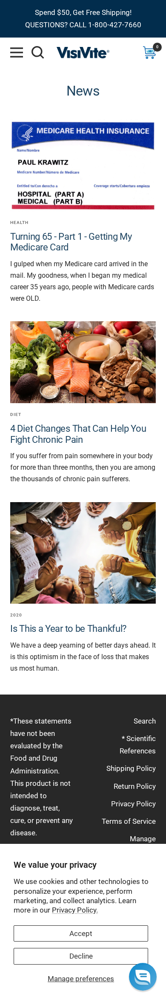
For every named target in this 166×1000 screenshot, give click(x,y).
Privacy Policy (133, 803)
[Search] (37, 52)
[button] (143, 977)
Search (145, 721)
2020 (16, 615)
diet (15, 414)
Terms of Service (129, 821)
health (19, 222)
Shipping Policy (131, 768)
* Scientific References (138, 744)
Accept (80, 933)
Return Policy (135, 786)
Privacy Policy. (75, 910)
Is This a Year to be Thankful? (68, 628)
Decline (81, 956)
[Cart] (149, 52)
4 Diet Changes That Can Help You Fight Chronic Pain (78, 434)
